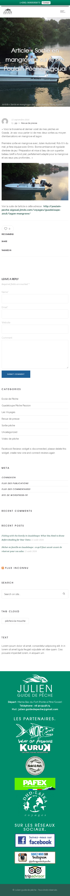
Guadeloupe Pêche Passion (16, 405)
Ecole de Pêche (10, 399)
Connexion (9, 477)
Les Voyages (8, 412)
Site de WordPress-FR (15, 495)
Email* (5, 307)
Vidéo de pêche (10, 438)
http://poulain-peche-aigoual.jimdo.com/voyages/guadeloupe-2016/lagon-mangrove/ (31, 210)
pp (16, 123)
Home (5, 101)
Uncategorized (9, 432)
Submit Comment (16, 374)
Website (6, 322)
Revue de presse (18, 101)
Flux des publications (15, 483)
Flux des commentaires (16, 489)
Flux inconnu (17, 567)
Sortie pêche (8, 425)
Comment (7, 337)
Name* (5, 292)
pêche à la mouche (15, 621)
